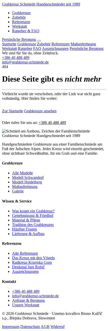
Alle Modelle (22, 173)
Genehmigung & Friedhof (32, 215)
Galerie (18, 191)
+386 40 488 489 (15, 57)
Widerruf (57, 326)
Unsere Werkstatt (25, 305)
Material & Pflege (26, 220)
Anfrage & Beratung (28, 300)
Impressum (10, 326)
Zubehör (19, 17)
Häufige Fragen (24, 229)
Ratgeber (25, 48)
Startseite (9, 44)
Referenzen (21, 22)
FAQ (37, 48)
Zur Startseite (12, 111)
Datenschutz (30, 326)
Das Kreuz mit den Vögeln (33, 258)
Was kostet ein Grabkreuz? (33, 211)
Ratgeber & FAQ (25, 31)
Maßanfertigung (83, 44)
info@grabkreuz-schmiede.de (25, 62)
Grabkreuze (21, 13)
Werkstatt (19, 26)
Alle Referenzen (25, 253)
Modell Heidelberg (27, 182)
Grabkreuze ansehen (40, 111)
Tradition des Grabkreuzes (33, 224)
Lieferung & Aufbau (28, 233)
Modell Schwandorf (28, 177)
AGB (45, 326)
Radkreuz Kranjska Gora (32, 262)
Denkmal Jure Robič (28, 267)
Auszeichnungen (55, 48)
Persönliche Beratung (19, 39)
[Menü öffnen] (39, 41)
